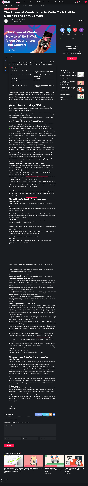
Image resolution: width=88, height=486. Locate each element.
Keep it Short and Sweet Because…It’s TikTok (21, 74)
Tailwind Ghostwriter (34, 276)
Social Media (14, 8)
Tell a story (38, 80)
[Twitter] (69, 31)
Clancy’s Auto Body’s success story (29, 125)
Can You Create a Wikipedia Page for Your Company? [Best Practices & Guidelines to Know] (67, 89)
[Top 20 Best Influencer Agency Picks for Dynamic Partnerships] (80, 83)
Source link (12, 408)
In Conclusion (14, 88)
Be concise (14, 78)
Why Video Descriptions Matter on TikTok (20, 70)
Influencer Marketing (64, 78)
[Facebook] (62, 31)
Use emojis (37, 78)
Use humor (15, 83)
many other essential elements (21, 107)
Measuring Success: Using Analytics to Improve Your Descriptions (43, 86)
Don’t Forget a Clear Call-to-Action (19, 85)
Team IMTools (12, 19)
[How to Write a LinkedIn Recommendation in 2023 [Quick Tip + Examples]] (80, 96)
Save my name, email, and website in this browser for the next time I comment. (20, 442)
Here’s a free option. (31, 197)
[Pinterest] (75, 31)
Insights (7, 8)
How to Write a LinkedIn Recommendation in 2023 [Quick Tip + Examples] (68, 96)
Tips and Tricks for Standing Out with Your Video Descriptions (43, 75)
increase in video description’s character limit (37, 176)
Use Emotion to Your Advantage (41, 83)
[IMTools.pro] (11, 2)
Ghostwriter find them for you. (43, 337)
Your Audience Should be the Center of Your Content (43, 72)
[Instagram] (81, 31)
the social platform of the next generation (30, 62)
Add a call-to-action (17, 80)
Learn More (72, 58)
